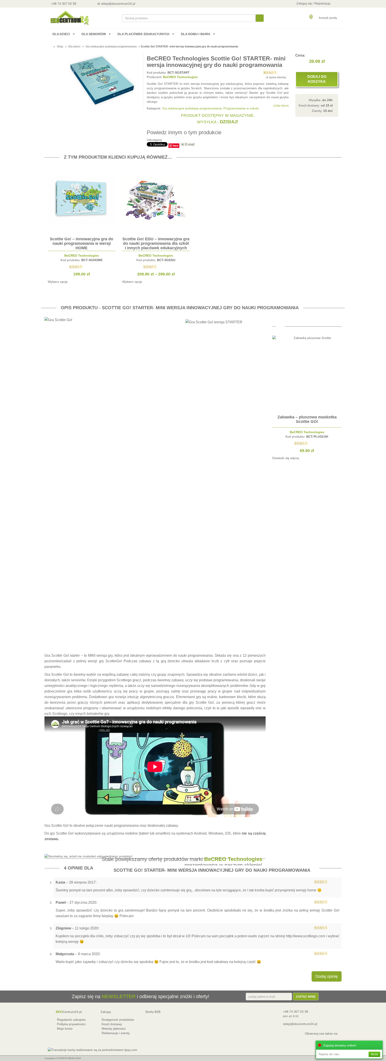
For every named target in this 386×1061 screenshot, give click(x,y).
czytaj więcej (281, 105)
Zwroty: (322, 111)
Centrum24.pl (69, 1012)
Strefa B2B (152, 1012)
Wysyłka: (321, 100)
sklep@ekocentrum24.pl (300, 1024)
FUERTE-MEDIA (66, 1058)
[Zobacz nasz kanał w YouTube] (152, 3)
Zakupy (106, 1012)
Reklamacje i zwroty (116, 1033)
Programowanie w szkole (241, 108)
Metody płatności (114, 1028)
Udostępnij (154, 140)
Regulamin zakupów (71, 1019)
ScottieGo (113, 661)
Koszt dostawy (112, 1024)
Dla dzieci (74, 46)
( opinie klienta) (276, 77)
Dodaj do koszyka (316, 79)
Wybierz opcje (58, 281)
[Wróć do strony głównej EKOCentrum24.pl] (69, 18)
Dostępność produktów (118, 1019)
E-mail (189, 144)
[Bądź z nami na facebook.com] (164, 3)
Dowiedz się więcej (285, 458)
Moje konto (65, 1028)
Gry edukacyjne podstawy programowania (111, 46)
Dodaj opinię (326, 976)
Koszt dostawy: (316, 105)
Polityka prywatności (71, 1024)
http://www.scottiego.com (305, 936)
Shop (60, 46)
